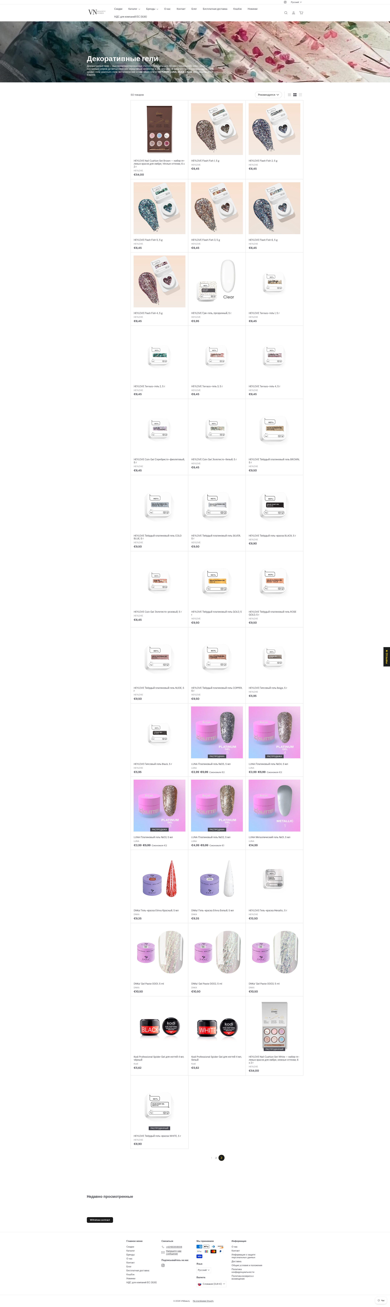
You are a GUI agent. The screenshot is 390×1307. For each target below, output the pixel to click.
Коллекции (99, 52)
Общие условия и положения (247, 1265)
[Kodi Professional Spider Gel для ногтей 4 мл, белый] (217, 1034)
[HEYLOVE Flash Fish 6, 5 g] (274, 216)
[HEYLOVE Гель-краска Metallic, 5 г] (274, 886)
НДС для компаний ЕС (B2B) (130, 16)
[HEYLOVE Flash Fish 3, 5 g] (217, 216)
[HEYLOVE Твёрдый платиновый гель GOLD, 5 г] (217, 589)
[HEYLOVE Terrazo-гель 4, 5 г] (274, 362)
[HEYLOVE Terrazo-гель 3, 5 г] (217, 362)
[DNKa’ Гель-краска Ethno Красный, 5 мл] (159, 886)
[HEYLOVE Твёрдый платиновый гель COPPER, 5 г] (217, 665)
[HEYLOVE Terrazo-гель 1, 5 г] (274, 289)
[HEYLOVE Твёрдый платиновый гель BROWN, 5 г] (274, 437)
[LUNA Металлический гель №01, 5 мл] (274, 813)
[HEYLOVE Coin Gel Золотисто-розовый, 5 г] (159, 588)
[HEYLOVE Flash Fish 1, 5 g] (217, 137)
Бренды (151, 9)
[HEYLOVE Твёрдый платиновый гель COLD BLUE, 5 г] (159, 513)
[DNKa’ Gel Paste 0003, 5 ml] (274, 959)
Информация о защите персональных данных (243, 1256)
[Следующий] (221, 1158)
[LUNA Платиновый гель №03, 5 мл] (159, 813)
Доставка (236, 1261)
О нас (167, 9)
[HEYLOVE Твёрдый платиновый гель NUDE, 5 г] (159, 665)
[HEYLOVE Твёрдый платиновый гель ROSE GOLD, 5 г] (274, 589)
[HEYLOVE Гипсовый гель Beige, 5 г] (274, 664)
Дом (89, 52)
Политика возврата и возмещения (243, 1277)
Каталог (133, 9)
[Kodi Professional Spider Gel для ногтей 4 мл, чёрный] (159, 1034)
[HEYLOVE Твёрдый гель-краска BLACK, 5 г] (274, 511)
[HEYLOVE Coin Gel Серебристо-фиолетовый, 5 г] (159, 437)
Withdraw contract (100, 1220)
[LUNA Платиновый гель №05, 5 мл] (217, 740)
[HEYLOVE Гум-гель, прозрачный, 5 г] (217, 289)
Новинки (252, 9)
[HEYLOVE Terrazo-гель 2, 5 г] (159, 362)
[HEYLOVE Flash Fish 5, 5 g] (159, 216)
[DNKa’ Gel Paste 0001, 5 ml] (159, 959)
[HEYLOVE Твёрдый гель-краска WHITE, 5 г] (159, 1112)
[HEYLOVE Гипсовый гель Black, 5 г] (159, 740)
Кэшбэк (237, 9)
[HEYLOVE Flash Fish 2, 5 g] (274, 137)
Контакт (181, 9)
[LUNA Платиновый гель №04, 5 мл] (274, 740)
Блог (194, 9)
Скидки (118, 9)
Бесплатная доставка (215, 9)
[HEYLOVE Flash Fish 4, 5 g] (159, 289)
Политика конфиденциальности (243, 1271)
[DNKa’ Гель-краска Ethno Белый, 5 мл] (217, 886)
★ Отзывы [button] (387, 657)
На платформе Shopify (203, 1301)
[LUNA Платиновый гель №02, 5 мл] (217, 813)
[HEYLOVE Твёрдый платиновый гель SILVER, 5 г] (217, 513)
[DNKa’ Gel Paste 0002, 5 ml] (217, 959)
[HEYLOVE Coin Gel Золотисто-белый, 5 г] (217, 435)
